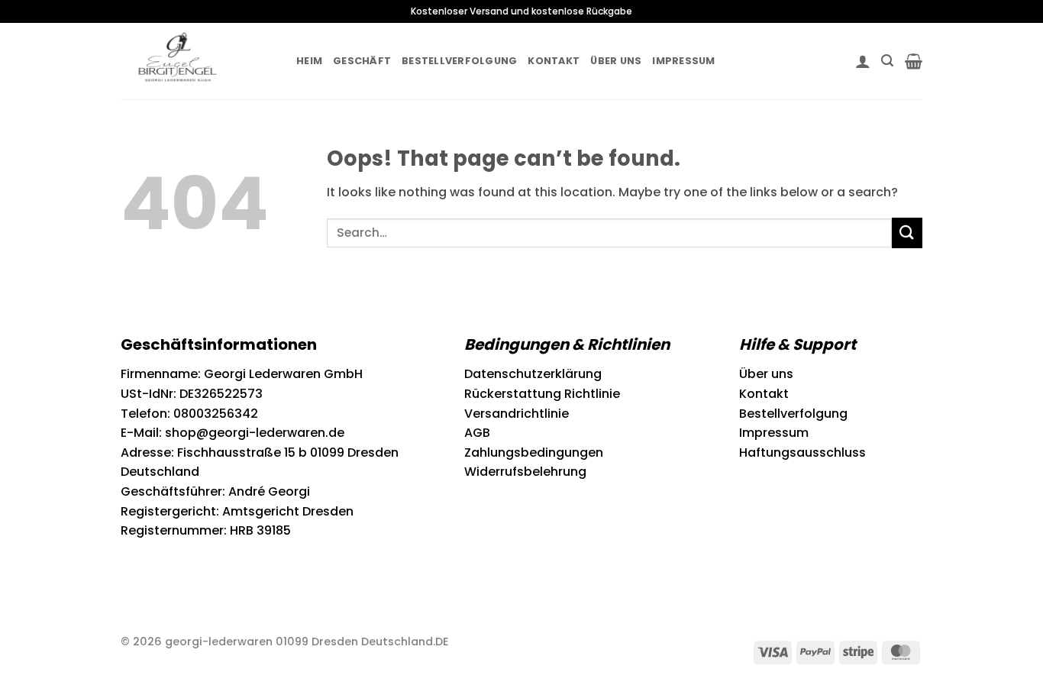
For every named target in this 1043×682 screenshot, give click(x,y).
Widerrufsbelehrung (525, 471)
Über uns (615, 60)
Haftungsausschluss (802, 452)
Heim (309, 60)
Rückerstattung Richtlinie (542, 393)
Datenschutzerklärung (533, 374)
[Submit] (907, 232)
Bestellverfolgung (459, 60)
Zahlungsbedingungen (533, 452)
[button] (862, 61)
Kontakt (554, 60)
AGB (477, 432)
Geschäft (362, 60)
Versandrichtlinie (516, 413)
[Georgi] (197, 61)
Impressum (683, 60)
